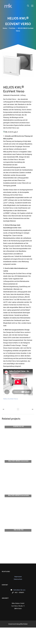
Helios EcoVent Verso (10, 399)
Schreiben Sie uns (19, 590)
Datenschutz (18, 579)
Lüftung (22, 95)
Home (5, 28)
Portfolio (13, 28)
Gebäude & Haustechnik (11, 95)
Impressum (18, 576)
